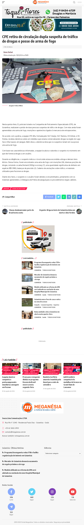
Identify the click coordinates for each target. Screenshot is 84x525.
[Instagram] (52, 494)
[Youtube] (72, 494)
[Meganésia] (41, 2)
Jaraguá (6, 188)
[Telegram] (11, 509)
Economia (34, 370)
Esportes (56, 305)
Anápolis (37, 305)
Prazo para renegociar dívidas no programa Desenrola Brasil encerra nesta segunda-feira (31, 382)
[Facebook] (11, 494)
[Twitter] (32, 494)
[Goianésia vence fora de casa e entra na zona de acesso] (27, 302)
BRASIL (26, 370)
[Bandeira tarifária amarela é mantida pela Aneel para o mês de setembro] (52, 368)
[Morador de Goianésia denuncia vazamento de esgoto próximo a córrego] (27, 278)
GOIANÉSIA (37, 270)
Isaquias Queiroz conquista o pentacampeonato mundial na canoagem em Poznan (10, 382)
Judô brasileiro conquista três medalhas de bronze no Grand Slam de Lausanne (72, 382)
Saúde (44, 295)
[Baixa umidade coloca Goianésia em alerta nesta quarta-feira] (27, 315)
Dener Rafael (8, 52)
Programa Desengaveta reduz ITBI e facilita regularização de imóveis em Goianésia (47, 264)
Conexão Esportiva (46, 305)
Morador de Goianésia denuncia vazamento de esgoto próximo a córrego (45, 277)
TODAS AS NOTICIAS (18, 188)
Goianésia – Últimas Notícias (13, 448)
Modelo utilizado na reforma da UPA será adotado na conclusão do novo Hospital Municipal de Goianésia (47, 289)
